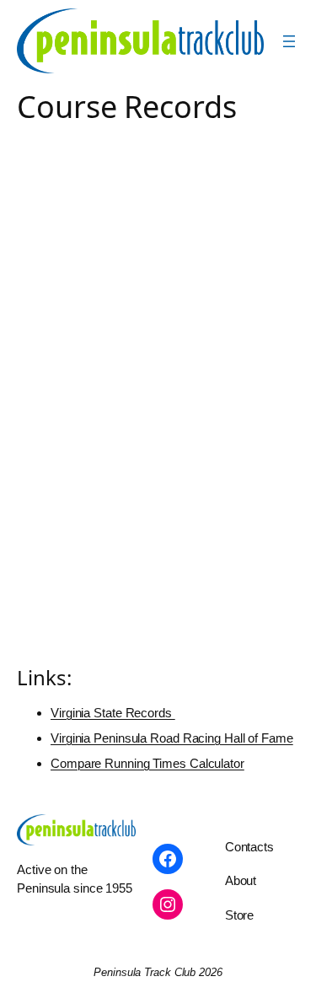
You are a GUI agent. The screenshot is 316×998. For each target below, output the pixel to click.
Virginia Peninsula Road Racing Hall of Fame (172, 738)
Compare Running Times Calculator (147, 763)
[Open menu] (289, 41)
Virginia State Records (113, 713)
